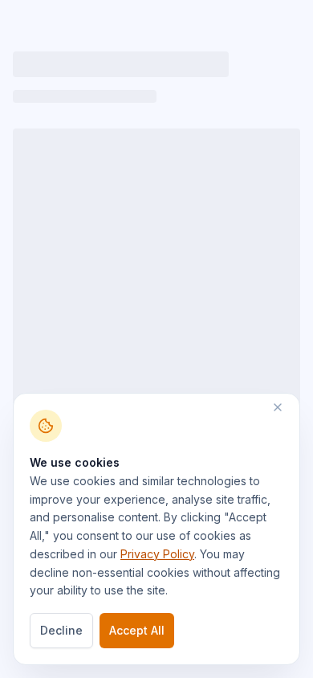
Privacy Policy (157, 554)
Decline (61, 630)
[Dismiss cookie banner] (285, 407)
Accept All (137, 630)
